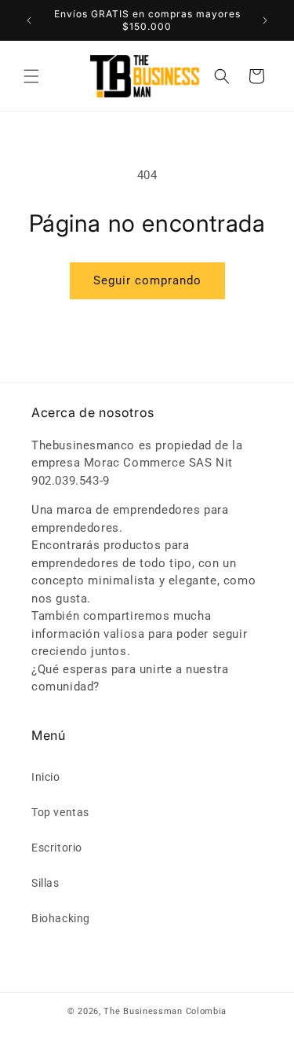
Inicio (45, 777)
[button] (31, 76)
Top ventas (60, 812)
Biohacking (60, 918)
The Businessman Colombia (165, 1011)
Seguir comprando (147, 280)
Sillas (45, 883)
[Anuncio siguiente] (265, 20)
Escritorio (56, 847)
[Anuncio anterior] (29, 20)
